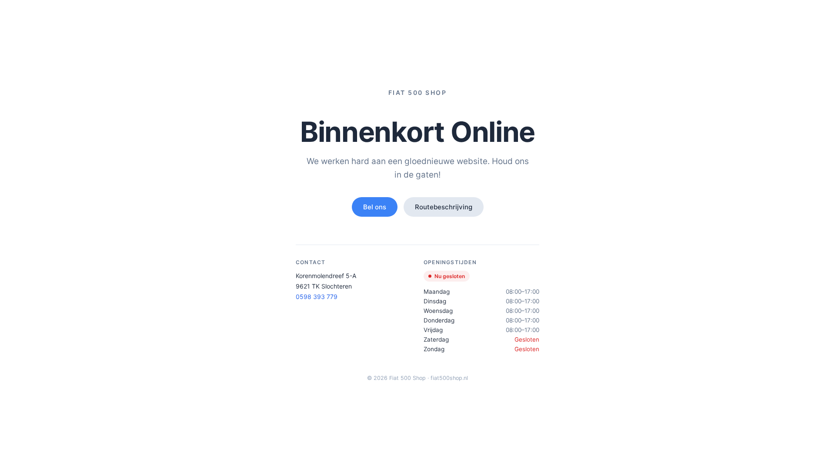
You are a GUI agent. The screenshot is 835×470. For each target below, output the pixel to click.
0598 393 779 (316, 296)
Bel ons (374, 207)
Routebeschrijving (443, 207)
